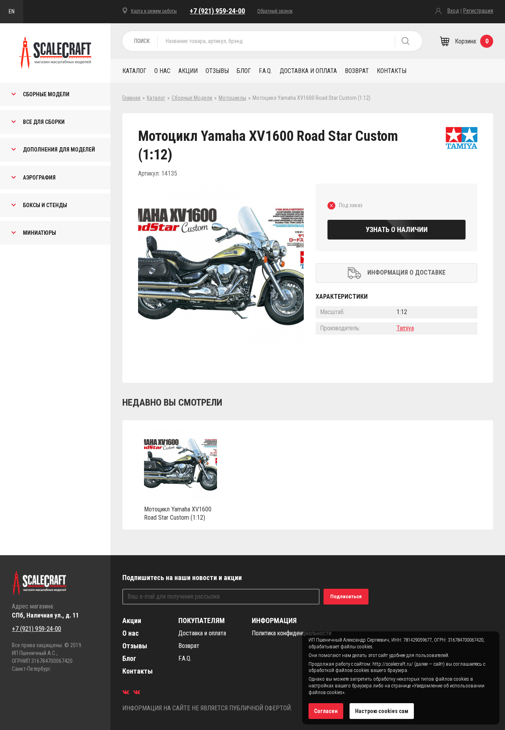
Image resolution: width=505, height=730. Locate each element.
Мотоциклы (232, 98)
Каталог (134, 71)
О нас (162, 71)
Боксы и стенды (45, 205)
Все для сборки (44, 122)
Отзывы (217, 71)
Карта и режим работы (154, 11)
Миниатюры (39, 233)
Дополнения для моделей (59, 149)
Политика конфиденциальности (291, 633)
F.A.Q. (265, 71)
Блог (244, 71)
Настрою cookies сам (381, 711)
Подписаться (346, 596)
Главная (131, 98)
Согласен (326, 711)
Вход (453, 10)
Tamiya (405, 328)
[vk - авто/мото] (125, 692)
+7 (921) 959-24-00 (217, 11)
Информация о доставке (406, 272)
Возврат (357, 71)
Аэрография (39, 177)
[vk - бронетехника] (136, 692)
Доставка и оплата (308, 71)
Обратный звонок (275, 11)
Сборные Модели (46, 94)
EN (12, 11)
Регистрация (478, 10)
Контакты (391, 71)
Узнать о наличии (397, 229)
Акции (188, 71)
